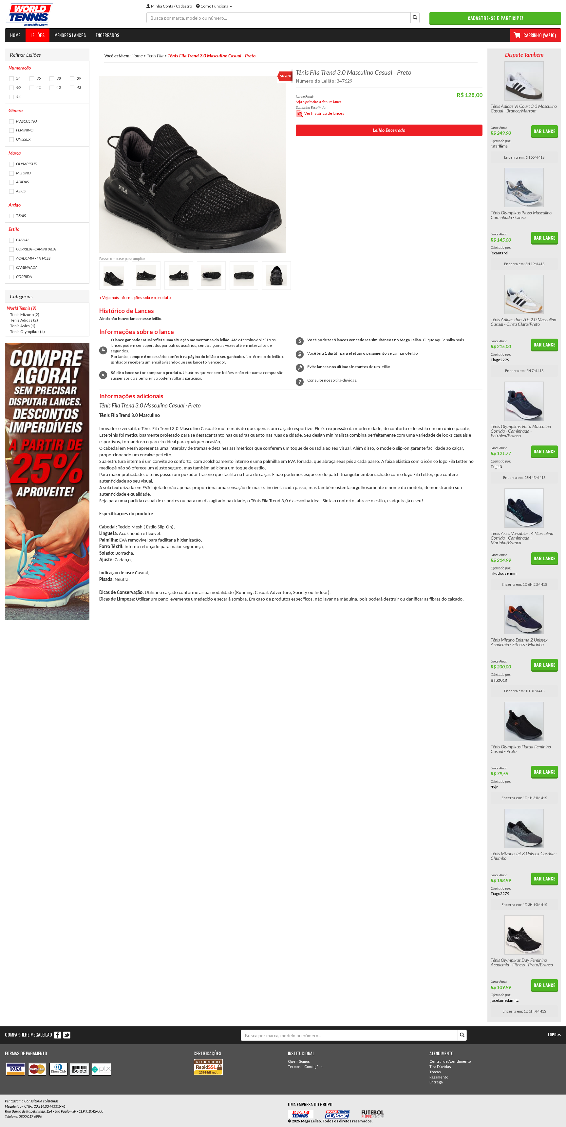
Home (15, 34)
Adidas (22, 181)
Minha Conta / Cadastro (171, 6)
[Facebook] (58, 1035)
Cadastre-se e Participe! (495, 17)
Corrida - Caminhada (35, 249)
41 (38, 87)
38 (58, 78)
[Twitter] (67, 1035)
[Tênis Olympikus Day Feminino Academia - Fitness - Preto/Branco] (524, 935)
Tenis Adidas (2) (24, 320)
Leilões (37, 34)
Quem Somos (299, 1061)
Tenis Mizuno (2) (24, 314)
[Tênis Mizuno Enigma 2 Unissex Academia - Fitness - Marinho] (524, 614)
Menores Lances (70, 34)
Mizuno (23, 172)
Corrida (23, 276)
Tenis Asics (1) (22, 325)
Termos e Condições (305, 1066)
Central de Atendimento (450, 1061)
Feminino (24, 130)
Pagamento (438, 1077)
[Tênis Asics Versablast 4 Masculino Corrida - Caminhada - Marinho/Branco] (524, 508)
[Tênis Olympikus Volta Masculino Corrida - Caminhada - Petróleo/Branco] (524, 401)
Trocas (435, 1072)
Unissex (22, 139)
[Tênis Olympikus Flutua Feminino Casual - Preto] (524, 721)
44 (18, 96)
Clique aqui (433, 339)
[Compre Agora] (47, 481)
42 (58, 87)
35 (38, 78)
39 (78, 78)
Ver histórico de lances (324, 113)
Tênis (20, 215)
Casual (22, 239)
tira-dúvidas (345, 380)
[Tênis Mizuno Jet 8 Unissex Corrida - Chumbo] (524, 828)
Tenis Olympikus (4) (27, 331)
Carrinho (539, 34)
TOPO (552, 1034)
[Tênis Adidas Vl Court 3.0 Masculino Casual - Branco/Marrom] (524, 81)
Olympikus (26, 163)
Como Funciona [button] (214, 6)
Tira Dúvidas (440, 1066)
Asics (20, 190)
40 (18, 87)
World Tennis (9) (21, 308)
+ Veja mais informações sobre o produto (135, 297)
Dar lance (545, 131)
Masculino (26, 121)
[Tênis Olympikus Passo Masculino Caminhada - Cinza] (524, 187)
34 (18, 78)
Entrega (436, 1082)
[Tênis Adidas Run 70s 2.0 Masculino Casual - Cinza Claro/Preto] (524, 294)
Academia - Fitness (32, 258)
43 (78, 87)
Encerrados (108, 34)
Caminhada (26, 267)
